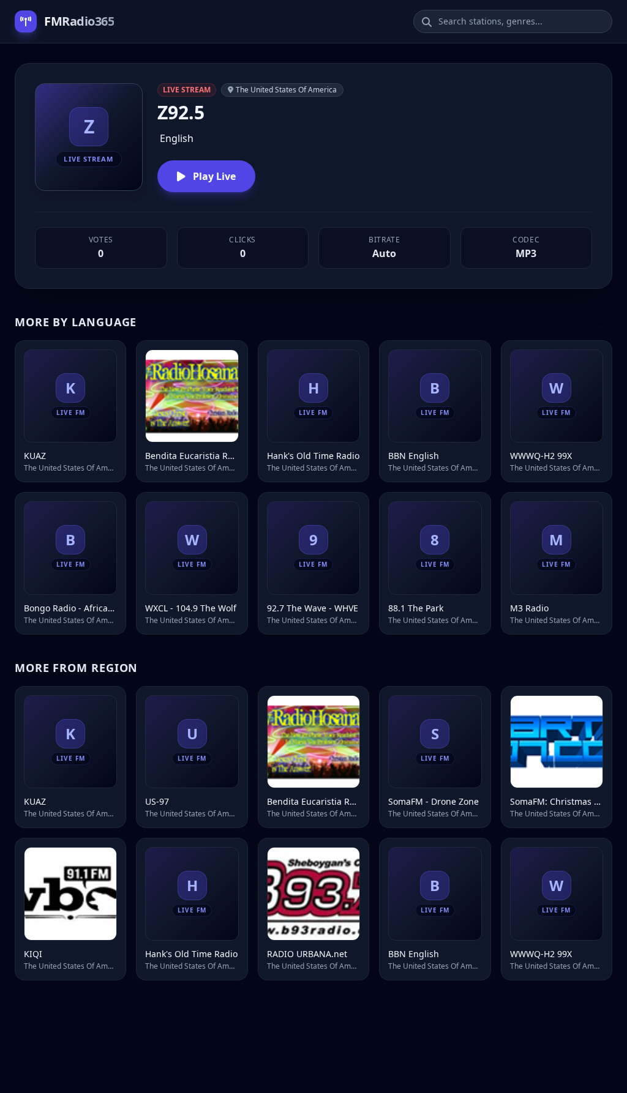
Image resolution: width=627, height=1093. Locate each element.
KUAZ (35, 455)
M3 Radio (529, 608)
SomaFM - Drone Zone (433, 801)
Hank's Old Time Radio (313, 455)
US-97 (157, 801)
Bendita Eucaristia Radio (191, 455)
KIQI (33, 954)
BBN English (413, 455)
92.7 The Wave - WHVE (312, 608)
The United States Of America (286, 89)
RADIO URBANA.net (307, 954)
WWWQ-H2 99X (541, 455)
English (176, 138)
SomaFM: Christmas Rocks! (556, 801)
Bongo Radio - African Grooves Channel (70, 608)
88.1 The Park (415, 608)
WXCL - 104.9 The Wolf (190, 608)
